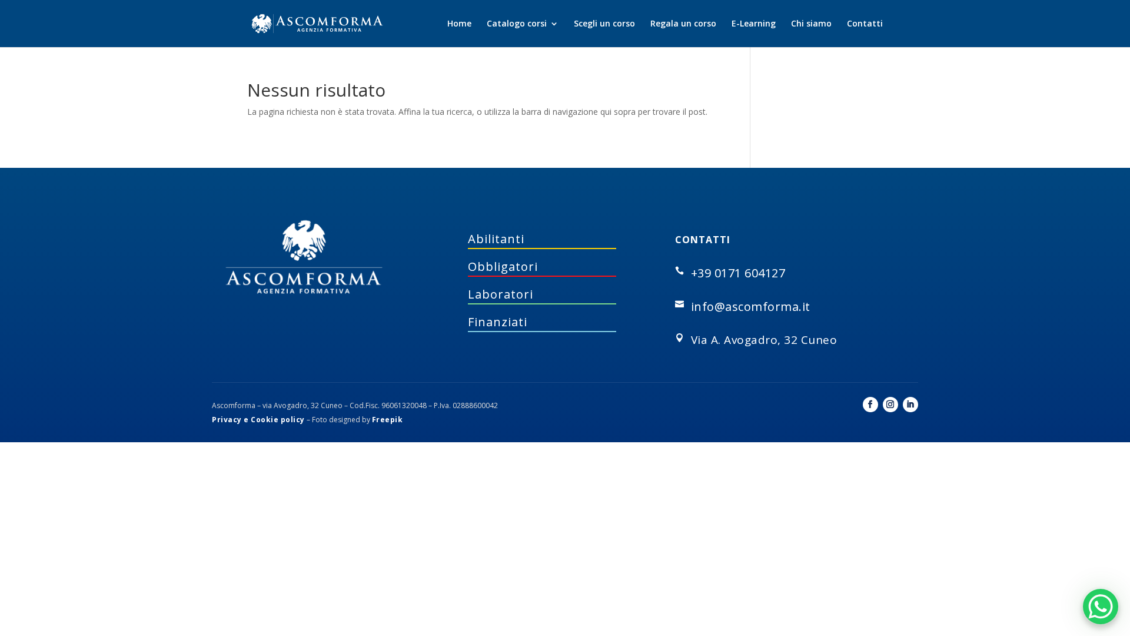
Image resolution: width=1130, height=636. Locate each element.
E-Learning (754, 24)
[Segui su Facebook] (870, 404)
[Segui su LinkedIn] (910, 404)
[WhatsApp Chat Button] (1100, 606)
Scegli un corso (604, 24)
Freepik (387, 420)
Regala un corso (683, 24)
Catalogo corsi (517, 24)
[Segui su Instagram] (890, 404)
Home (459, 24)
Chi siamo (811, 24)
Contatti (865, 24)
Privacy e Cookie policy (258, 420)
